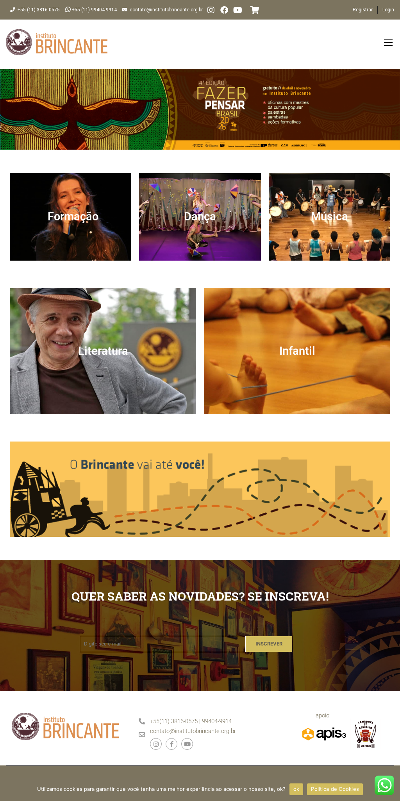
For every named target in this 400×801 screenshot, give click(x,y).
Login (388, 10)
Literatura (103, 351)
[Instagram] (211, 10)
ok (296, 789)
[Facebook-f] (171, 744)
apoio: (323, 715)
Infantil (297, 351)
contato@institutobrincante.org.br (166, 10)
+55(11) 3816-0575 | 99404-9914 (191, 721)
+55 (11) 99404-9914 (94, 10)
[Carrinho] (253, 10)
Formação (73, 216)
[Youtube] (187, 744)
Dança (200, 216)
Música (329, 216)
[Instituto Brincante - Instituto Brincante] (56, 46)
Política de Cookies (335, 789)
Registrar (363, 10)
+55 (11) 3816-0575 (39, 10)
